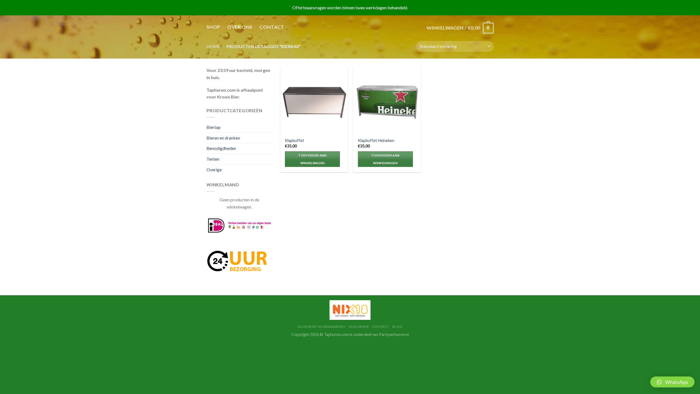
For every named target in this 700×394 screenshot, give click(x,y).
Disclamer (359, 327)
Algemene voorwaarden (321, 327)
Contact (271, 27)
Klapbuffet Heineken (376, 140)
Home (213, 46)
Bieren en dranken (223, 137)
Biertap (213, 127)
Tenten (212, 158)
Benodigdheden (221, 148)
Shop (213, 27)
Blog (397, 327)
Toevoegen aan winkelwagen (312, 159)
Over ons (239, 27)
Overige (214, 169)
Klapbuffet (294, 140)
